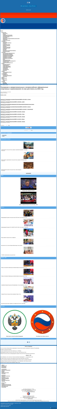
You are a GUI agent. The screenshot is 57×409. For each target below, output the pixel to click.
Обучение (3, 81)
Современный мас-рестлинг (6, 384)
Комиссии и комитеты (6, 45)
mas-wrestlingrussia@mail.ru (30, 391)
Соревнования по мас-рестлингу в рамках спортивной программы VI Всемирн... (14, 149)
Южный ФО (5, 70)
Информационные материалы (8, 54)
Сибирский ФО (5, 67)
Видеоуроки (5, 83)
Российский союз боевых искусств (42, 336)
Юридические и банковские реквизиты (9, 50)
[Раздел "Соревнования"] (55, 139)
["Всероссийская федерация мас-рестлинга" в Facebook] (27, 2)
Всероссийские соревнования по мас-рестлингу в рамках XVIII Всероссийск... (14, 159)
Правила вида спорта (6, 40)
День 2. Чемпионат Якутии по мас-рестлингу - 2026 (28, 204)
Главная (1, 30)
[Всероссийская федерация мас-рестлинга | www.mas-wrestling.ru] (28, 395)
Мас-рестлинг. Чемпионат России (28, 190)
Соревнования (4, 73)
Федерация (3, 375)
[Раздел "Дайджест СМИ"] (55, 258)
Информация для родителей (8, 58)
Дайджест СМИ (4, 78)
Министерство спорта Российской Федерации (14, 336)
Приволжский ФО (6, 65)
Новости (3, 77)
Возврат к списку (3, 94)
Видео (4, 59)
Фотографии (5, 79)
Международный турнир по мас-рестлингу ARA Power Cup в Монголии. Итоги (14, 217)
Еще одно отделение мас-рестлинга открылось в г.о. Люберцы (10, 350)
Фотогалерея (4, 366)
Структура (4, 43)
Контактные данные (6, 51)
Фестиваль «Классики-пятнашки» (5, 349)
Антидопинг (5, 48)
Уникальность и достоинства (7, 35)
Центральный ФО (6, 69)
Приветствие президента (7, 42)
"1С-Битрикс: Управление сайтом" (15, 403)
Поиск (31, 130)
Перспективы (5, 37)
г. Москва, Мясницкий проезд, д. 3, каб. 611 (28, 389)
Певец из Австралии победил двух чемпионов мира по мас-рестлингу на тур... (14, 267)
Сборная (3, 71)
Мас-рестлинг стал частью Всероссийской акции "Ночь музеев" (11, 245)
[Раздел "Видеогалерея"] (55, 176)
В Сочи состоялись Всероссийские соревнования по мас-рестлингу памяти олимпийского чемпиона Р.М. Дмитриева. (19, 348)
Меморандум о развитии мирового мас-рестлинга (11, 38)
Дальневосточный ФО (6, 64)
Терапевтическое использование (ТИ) (9, 60)
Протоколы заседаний (6, 47)
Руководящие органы (6, 44)
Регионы (3, 63)
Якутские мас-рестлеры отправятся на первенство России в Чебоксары (13, 303)
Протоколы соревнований (7, 75)
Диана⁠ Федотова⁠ (6, 406)
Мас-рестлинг (4, 32)
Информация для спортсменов (8, 55)
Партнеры (4, 49)
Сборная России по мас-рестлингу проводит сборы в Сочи (11, 294)
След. (9, 125)
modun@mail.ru (30, 398)
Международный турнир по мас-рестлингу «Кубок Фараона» (11, 169)
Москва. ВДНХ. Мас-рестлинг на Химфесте (8, 237)
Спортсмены (5, 76)
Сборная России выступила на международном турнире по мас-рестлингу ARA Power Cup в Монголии (17, 353)
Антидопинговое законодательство (9, 53)
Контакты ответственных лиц (8, 62)
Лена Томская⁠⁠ (8, 405)
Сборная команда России (7, 72)
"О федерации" (9, 132)
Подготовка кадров (6, 36)
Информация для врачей (7, 57)
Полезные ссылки (6, 61)
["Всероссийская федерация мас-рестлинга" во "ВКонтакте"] (29, 2)
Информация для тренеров (7, 56)
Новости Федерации (28, 346)
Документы (5, 46)
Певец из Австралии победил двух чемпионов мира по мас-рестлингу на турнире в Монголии (16, 359)
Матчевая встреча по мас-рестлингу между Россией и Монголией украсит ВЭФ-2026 (14, 358)
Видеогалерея (4, 367)
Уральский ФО (5, 68)
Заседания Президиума (6, 380)
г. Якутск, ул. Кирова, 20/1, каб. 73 (28, 396)
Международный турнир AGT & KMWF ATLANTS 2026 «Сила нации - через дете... (15, 227)
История (4, 34)
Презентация (5, 39)
